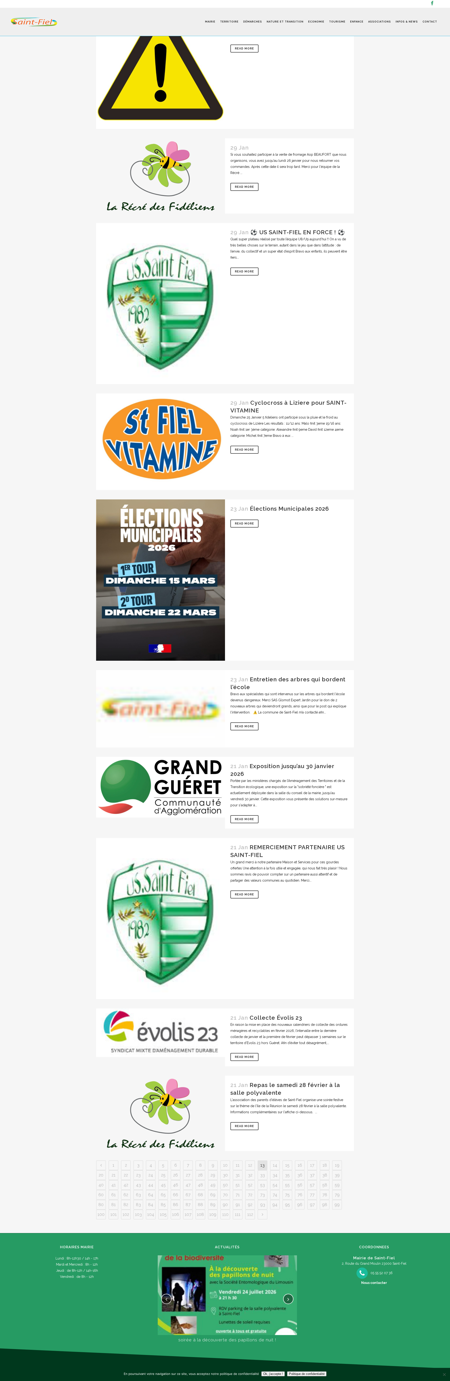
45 (163, 1184)
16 (300, 1165)
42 (126, 1184)
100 (101, 1214)
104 (150, 1214)
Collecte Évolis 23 (276, 1017)
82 (126, 1204)
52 (250, 1184)
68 (200, 1194)
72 (250, 1194)
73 (262, 1194)
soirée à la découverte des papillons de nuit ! (227, 1339)
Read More (244, 48)
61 (113, 1194)
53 (262, 1184)
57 (312, 1184)
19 (337, 1165)
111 (237, 1214)
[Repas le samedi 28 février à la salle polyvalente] (160, 1113)
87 (188, 1204)
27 (188, 1175)
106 (175, 1214)
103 (138, 1214)
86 (175, 1204)
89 (212, 1204)
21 (114, 1175)
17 (312, 1165)
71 (238, 1194)
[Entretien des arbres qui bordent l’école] (160, 708)
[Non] (444, 1374)
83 (138, 1204)
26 (175, 1175)
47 (188, 1184)
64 (150, 1194)
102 (126, 1214)
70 (225, 1194)
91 (238, 1204)
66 (175, 1194)
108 (200, 1214)
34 (275, 1175)
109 (212, 1214)
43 (138, 1184)
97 (312, 1204)
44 (150, 1184)
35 (287, 1175)
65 (163, 1194)
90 (225, 1204)
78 (324, 1194)
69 (212, 1194)
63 (138, 1194)
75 (287, 1194)
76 (299, 1194)
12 (250, 1165)
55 (287, 1184)
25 (163, 1175)
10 (225, 1165)
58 (324, 1184)
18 (324, 1165)
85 (163, 1204)
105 (163, 1214)
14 (275, 1165)
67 (188, 1194)
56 (299, 1184)
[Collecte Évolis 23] (160, 1032)
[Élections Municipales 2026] (160, 580)
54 (275, 1184)
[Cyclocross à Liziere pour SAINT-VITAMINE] (160, 441)
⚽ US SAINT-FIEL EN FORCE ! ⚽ (297, 232)
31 (238, 1175)
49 (212, 1184)
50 (225, 1184)
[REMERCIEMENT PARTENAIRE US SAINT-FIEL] (160, 918)
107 (188, 1214)
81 (113, 1204)
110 (225, 1214)
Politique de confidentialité (307, 1374)
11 (238, 1165)
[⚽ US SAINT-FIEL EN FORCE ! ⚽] (160, 303)
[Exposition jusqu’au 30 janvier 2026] (160, 787)
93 (262, 1204)
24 (150, 1175)
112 (250, 1214)
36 (299, 1175)
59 (337, 1184)
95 (287, 1204)
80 (101, 1204)
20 (101, 1175)
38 (324, 1175)
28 (200, 1175)
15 (287, 1165)
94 (275, 1204)
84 (150, 1204)
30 (225, 1175)
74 (275, 1194)
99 (337, 1204)
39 (337, 1175)
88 (200, 1204)
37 (312, 1175)
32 (250, 1175)
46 (175, 1184)
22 (126, 1175)
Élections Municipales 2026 (289, 508)
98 (324, 1204)
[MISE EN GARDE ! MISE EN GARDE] (160, 64)
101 (113, 1214)
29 (212, 1175)
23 (138, 1175)
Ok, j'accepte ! (273, 1374)
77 (312, 1194)
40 (101, 1184)
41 (113, 1184)
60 (101, 1194)
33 (262, 1175)
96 (299, 1204)
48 (200, 1184)
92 (250, 1204)
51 (238, 1184)
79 (337, 1194)
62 (126, 1194)
